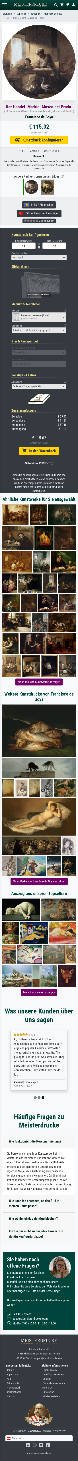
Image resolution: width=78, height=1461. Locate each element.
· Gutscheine (48, 1392)
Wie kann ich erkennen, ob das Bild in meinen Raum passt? (34, 1203)
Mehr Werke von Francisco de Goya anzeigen (39, 881)
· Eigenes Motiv (49, 1370)
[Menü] (4, 5)
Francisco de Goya (53, 13)
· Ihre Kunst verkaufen (53, 1374)
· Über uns (10, 1396)
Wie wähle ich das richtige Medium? (33, 1218)
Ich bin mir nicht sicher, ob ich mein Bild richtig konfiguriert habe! (36, 1234)
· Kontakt (9, 1370)
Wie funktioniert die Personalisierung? (35, 1141)
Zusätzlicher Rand (19, 253)
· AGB (8, 1378)
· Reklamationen (13, 1392)
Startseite (8, 13)
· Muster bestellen (51, 1396)
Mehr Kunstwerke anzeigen (39, 992)
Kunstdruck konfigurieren (41, 140)
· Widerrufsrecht (13, 1387)
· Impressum (11, 1374)
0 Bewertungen (46, 220)
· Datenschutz (12, 1383)
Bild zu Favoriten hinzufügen (41, 213)
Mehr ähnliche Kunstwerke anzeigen (39, 682)
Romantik (35, 13)
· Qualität (46, 1378)
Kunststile (21, 13)
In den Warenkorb (41, 451)
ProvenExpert (31, 1082)
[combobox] (39, 257)
